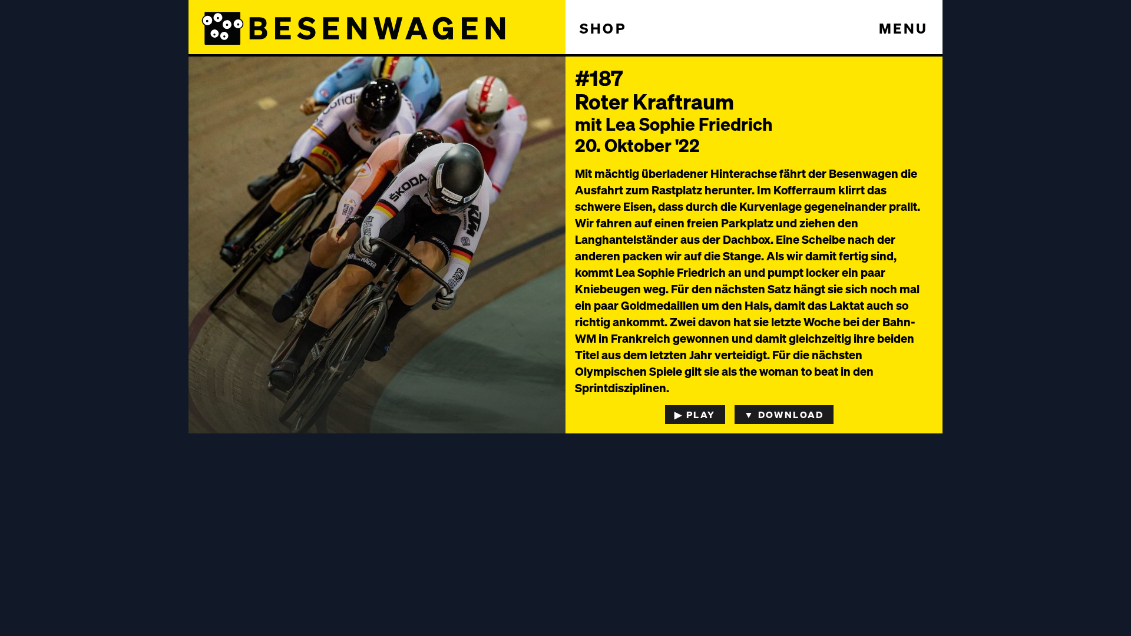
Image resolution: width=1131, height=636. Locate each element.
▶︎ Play (694, 414)
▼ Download (784, 414)
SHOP (603, 28)
